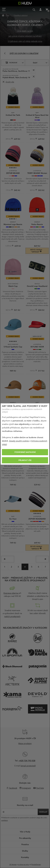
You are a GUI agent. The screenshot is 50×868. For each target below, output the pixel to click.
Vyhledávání (34, 9)
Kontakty (25, 857)
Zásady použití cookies (19, 441)
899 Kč (8, 139)
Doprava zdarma (10, 593)
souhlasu (4, 820)
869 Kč (8, 310)
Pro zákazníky (25, 838)
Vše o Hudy (25, 831)
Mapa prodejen (25, 743)
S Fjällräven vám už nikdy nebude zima (25, 41)
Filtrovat (13, 62)
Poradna (25, 844)
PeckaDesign (36, 864)
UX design (13, 864)
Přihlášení (40, 9)
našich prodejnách (12, 616)
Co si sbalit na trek (25, 31)
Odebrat (33, 70)
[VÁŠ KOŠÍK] (47, 9)
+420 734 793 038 (27, 760)
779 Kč (8, 190)
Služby (25, 851)
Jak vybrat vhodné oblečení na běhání (25, 36)
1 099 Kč (8, 246)
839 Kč (32, 190)
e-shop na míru (23, 864)
